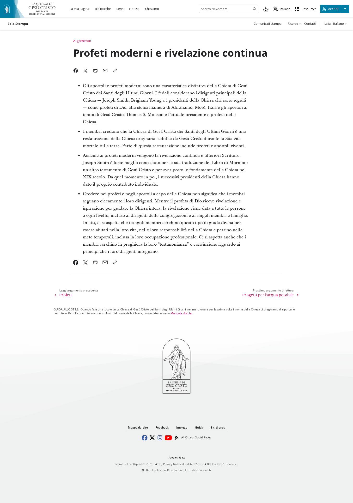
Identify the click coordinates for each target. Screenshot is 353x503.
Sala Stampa (18, 23)
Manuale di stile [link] (181, 313)
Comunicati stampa (267, 23)
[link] (76, 262)
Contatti (310, 23)
